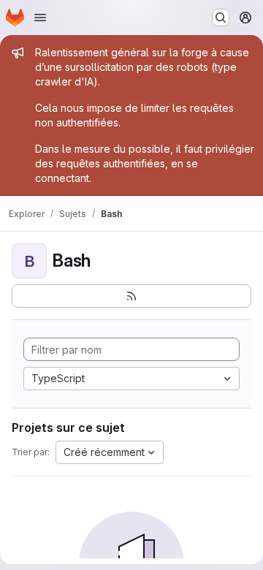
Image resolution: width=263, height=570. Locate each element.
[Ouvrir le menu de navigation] (40, 17)
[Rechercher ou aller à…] (220, 17)
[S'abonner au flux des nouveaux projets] (131, 296)
